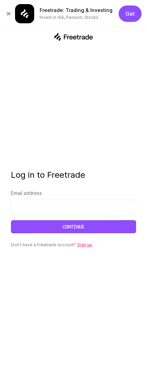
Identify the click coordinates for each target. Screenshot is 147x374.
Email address (26, 193)
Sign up (84, 244)
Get (130, 13)
